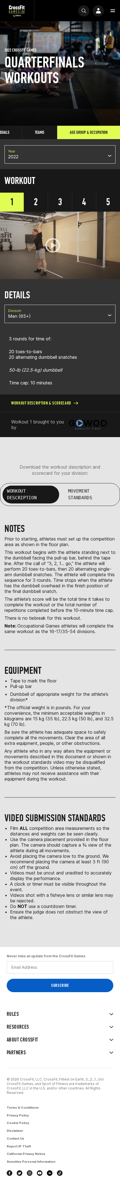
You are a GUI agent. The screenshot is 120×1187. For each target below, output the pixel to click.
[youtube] (39, 1173)
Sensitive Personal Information (31, 1162)
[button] (112, 10)
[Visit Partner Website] (88, 425)
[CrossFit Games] (17, 10)
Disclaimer (15, 1131)
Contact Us (15, 1138)
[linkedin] (49, 1173)
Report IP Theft (19, 1146)
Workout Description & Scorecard (41, 403)
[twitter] (19, 1173)
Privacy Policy (18, 1115)
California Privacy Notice (26, 1154)
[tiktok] (60, 1173)
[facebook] (9, 1173)
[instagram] (29, 1173)
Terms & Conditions (23, 1108)
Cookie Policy (18, 1123)
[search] (83, 10)
